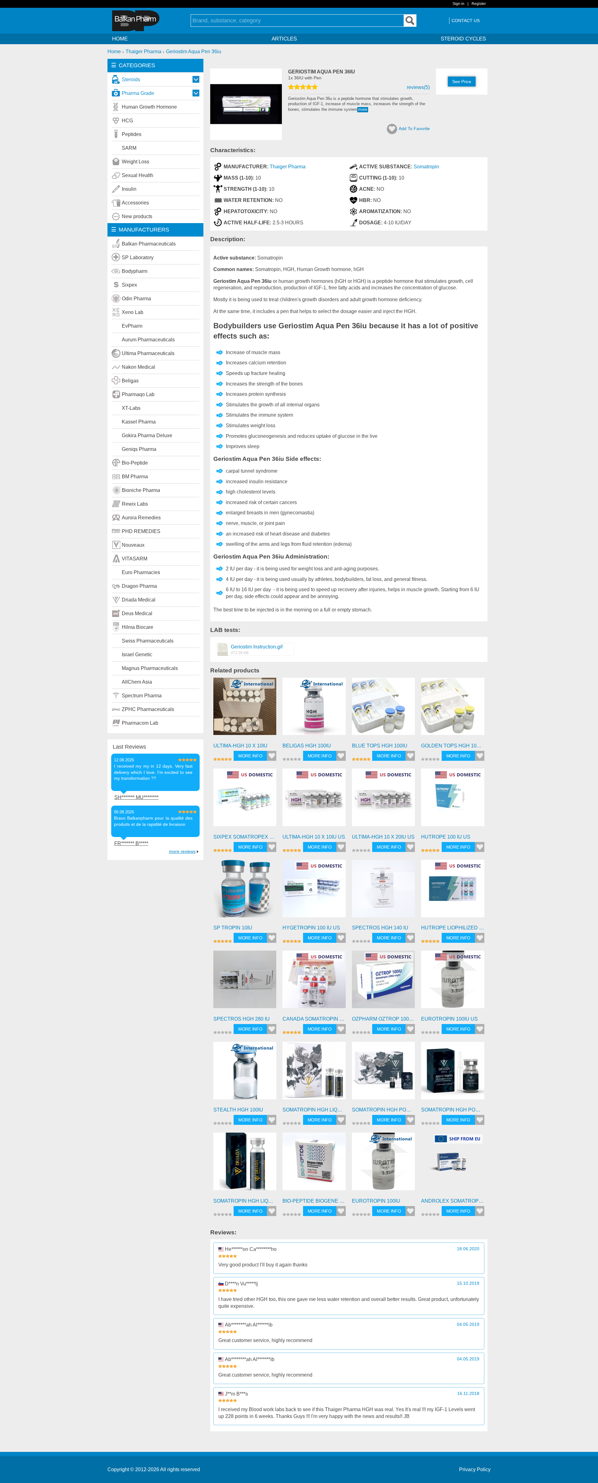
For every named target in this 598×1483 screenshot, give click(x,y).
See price (461, 81)
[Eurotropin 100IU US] (452, 982)
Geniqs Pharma (139, 449)
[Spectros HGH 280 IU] (245, 982)
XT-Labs (131, 408)
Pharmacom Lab (140, 723)
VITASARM (134, 558)
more (362, 109)
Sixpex (129, 285)
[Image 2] (246, 138)
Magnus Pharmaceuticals (150, 668)
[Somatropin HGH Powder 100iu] (383, 1073)
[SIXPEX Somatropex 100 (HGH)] (245, 800)
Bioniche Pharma (141, 490)
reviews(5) (418, 87)
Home (120, 39)
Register (479, 4)
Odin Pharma (136, 298)
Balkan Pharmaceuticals (149, 243)
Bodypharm (134, 271)
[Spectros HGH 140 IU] (383, 891)
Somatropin (426, 166)
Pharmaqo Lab (138, 394)
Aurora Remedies (141, 517)
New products (137, 216)
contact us (466, 20)
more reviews (182, 851)
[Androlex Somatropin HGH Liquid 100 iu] (452, 1164)
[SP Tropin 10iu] (245, 891)
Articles (284, 39)
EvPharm (132, 326)
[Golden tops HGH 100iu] (452, 709)
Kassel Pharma (139, 421)
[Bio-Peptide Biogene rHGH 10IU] (314, 1164)
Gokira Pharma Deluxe (147, 435)
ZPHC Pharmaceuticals (148, 709)
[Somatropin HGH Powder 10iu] (452, 1073)
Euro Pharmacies (141, 572)
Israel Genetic (137, 654)
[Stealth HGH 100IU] (245, 1073)
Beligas (130, 380)
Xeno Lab (132, 312)
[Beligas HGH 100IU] (314, 709)
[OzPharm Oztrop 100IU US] (383, 982)
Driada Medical (138, 599)
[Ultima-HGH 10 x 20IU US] (383, 800)
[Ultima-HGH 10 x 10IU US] (314, 800)
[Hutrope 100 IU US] (452, 800)
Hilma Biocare (137, 627)
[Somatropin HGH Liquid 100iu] (314, 1073)
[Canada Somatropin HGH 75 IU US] (314, 982)
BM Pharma (135, 476)
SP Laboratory (138, 257)
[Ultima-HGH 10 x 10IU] (245, 709)
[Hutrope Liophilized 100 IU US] (452, 891)
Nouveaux (133, 545)
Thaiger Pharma (288, 166)
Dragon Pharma (139, 586)
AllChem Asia (137, 682)
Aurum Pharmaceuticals (148, 339)
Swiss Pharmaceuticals (147, 640)
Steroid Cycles (463, 39)
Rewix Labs (135, 504)
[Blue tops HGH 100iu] (383, 709)
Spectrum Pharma (142, 695)
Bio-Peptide (135, 462)
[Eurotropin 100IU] (383, 1164)
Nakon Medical (138, 367)
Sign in (458, 4)
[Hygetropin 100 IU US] (314, 891)
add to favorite (414, 128)
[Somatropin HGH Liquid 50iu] (245, 1164)
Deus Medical (137, 613)
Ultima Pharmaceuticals (148, 353)
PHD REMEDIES (141, 531)
